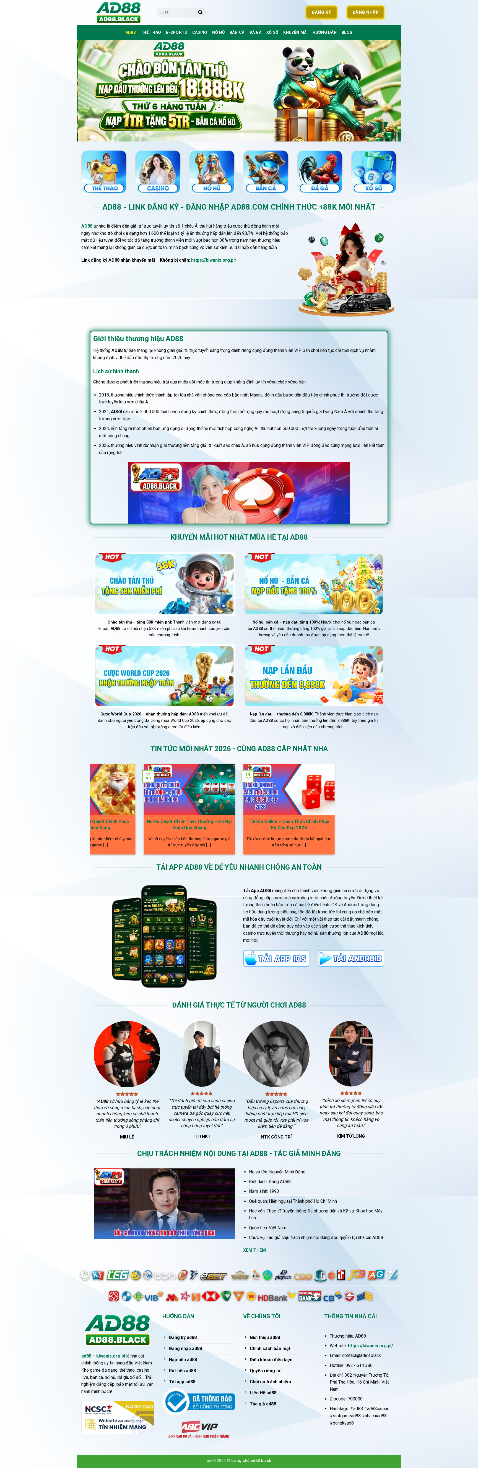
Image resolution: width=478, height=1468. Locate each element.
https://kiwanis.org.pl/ (213, 260)
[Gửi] (200, 12)
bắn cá (237, 32)
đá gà (255, 32)
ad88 (86, 1356)
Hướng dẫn (325, 32)
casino (199, 32)
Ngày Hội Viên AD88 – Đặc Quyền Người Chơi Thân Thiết (317, 824)
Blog (347, 32)
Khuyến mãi (295, 32)
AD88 (131, 32)
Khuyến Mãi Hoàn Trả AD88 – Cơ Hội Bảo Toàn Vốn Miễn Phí (218, 824)
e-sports (176, 32)
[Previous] (91, 91)
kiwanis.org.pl (110, 1356)
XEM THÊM (254, 1250)
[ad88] (121, 12)
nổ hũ (218, 32)
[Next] (387, 91)
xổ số (272, 32)
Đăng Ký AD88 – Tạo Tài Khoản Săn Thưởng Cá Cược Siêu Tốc (118, 824)
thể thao (151, 32)
